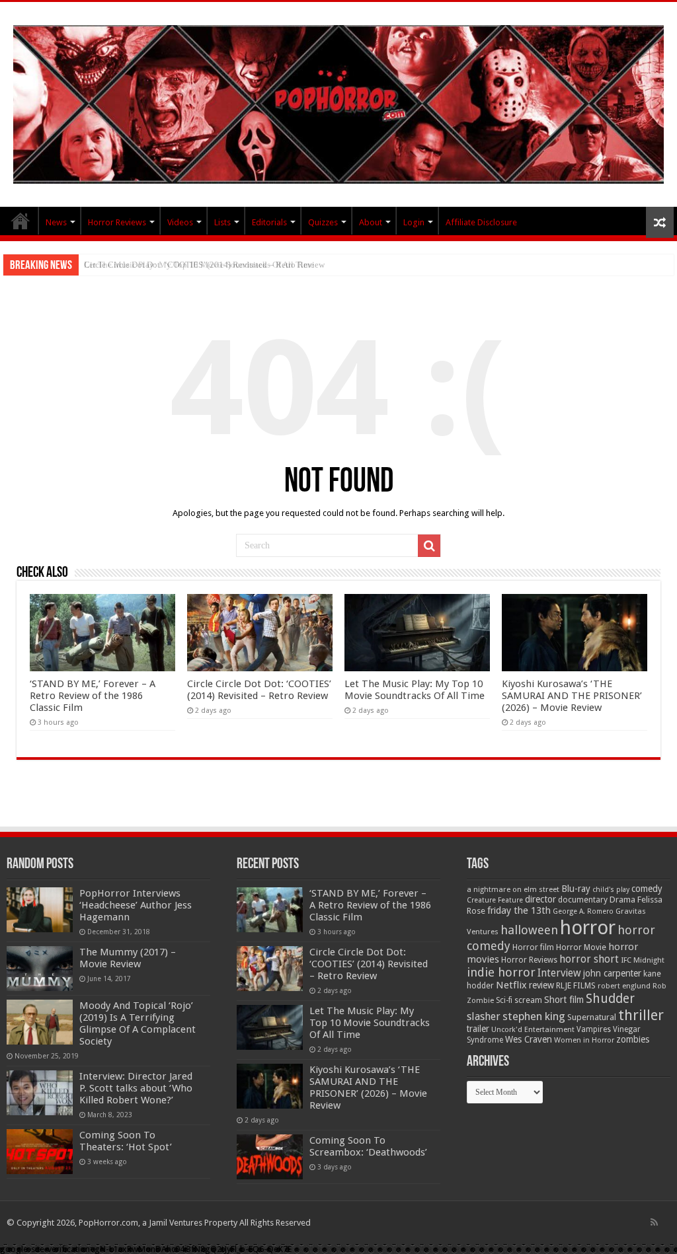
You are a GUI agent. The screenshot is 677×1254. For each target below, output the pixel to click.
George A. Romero (583, 911)
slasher (483, 1016)
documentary (583, 899)
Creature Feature (495, 900)
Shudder (610, 998)
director (540, 899)
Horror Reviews (117, 222)
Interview (559, 973)
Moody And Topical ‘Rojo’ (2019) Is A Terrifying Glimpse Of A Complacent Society (137, 1023)
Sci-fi (504, 1000)
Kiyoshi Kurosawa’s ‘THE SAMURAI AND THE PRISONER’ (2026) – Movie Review (572, 696)
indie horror (501, 972)
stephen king (533, 1016)
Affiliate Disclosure (481, 222)
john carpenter (612, 973)
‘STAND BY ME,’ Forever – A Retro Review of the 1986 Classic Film (92, 696)
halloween (529, 930)
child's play (610, 889)
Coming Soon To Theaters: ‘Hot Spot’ (125, 1141)
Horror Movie (581, 947)
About (370, 222)
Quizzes (323, 222)
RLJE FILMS (576, 985)
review (541, 985)
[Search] (429, 546)
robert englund (624, 985)
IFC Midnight (642, 960)
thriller (641, 1014)
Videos (180, 222)
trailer (478, 1028)
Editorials (269, 222)
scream (528, 1000)
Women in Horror (584, 1040)
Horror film (533, 947)
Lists (222, 222)
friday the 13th (519, 910)
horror (588, 927)
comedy (646, 888)
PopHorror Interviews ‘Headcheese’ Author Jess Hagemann (135, 905)
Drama (622, 899)
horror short (589, 959)
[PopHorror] (338, 102)
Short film (564, 999)
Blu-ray (575, 888)
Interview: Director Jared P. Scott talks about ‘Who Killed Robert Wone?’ (135, 1088)
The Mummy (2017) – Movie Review (127, 958)
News (56, 222)
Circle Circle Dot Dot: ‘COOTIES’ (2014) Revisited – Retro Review (259, 690)
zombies (632, 1039)
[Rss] (654, 1222)
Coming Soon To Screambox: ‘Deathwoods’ (368, 1146)
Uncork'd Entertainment (533, 1029)
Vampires (594, 1029)
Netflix (511, 985)
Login (413, 222)
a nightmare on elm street (513, 889)
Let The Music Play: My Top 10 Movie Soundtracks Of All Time (199, 265)
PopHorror (20, 221)
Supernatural (591, 1017)
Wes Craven (528, 1039)
